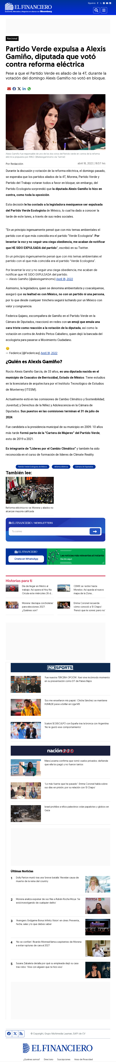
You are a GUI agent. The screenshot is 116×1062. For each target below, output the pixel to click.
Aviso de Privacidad (83, 1060)
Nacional (12, 38)
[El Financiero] (28, 7)
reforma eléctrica (61, 467)
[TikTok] (110, 3)
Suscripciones (63, 1060)
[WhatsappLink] (55, 556)
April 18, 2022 (64, 279)
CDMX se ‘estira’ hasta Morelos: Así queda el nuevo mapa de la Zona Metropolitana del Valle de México (89, 593)
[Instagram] (104, 3)
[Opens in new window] (26, 684)
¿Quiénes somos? (31, 1060)
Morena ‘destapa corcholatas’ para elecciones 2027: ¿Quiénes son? (37, 607)
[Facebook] (98, 3)
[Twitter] (101, 3)
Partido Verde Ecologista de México (32, 467)
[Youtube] (108, 3)
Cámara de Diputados (84, 467)
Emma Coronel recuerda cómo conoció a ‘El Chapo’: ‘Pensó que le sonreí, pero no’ (89, 607)
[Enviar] (95, 531)
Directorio (48, 1060)
